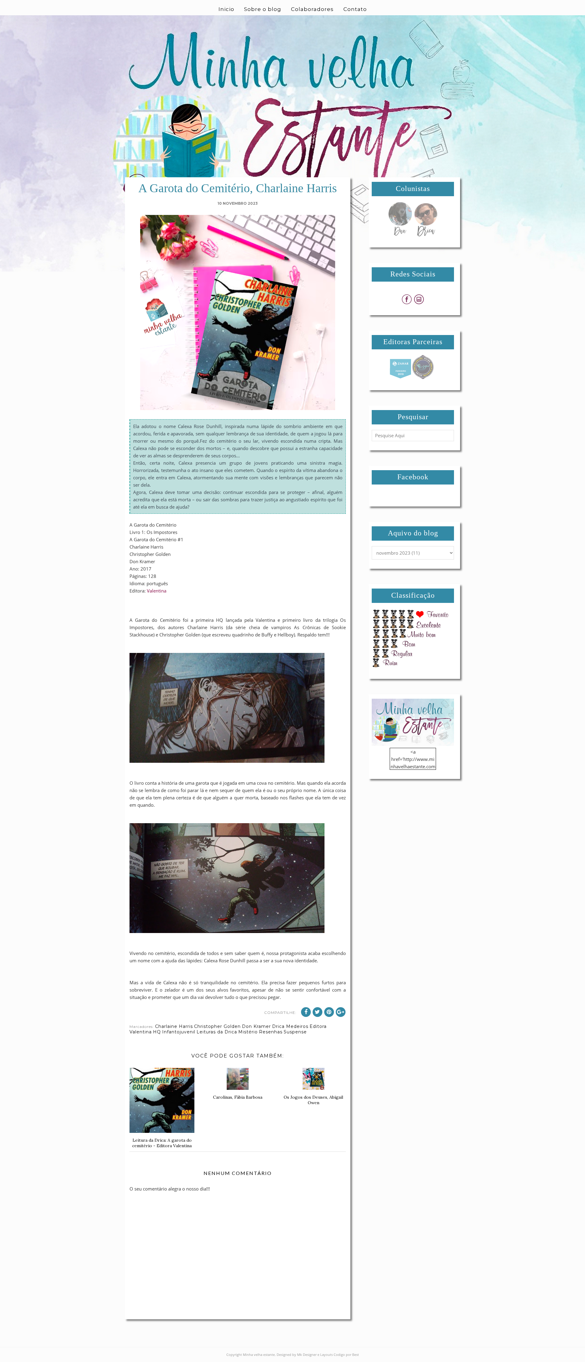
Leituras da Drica (217, 1032)
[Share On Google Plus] (341, 1012)
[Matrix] (400, 377)
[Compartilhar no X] (317, 1012)
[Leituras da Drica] (425, 235)
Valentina (156, 591)
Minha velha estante (259, 1354)
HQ (157, 1032)
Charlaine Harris (174, 1026)
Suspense (295, 1032)
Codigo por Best (346, 1354)
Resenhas (270, 1032)
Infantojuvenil (178, 1032)
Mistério (248, 1032)
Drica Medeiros (290, 1026)
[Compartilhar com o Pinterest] (329, 1012)
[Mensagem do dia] (400, 235)
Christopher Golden (217, 1026)
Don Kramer (256, 1026)
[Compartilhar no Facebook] (306, 1012)
